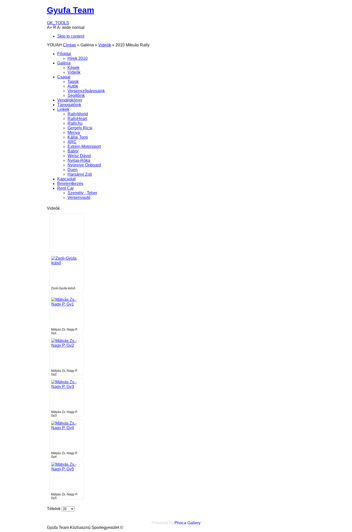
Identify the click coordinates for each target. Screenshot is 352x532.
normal (78, 27)
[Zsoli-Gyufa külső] (66, 263)
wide (66, 27)
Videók (104, 45)
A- (59, 27)
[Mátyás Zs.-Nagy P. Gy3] (66, 386)
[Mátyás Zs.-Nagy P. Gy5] (66, 469)
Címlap (69, 45)
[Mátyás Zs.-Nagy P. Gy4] (66, 428)
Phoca (180, 523)
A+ (49, 27)
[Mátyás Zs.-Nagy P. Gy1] (66, 304)
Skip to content (70, 36)
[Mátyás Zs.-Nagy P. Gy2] (66, 345)
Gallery (193, 523)
